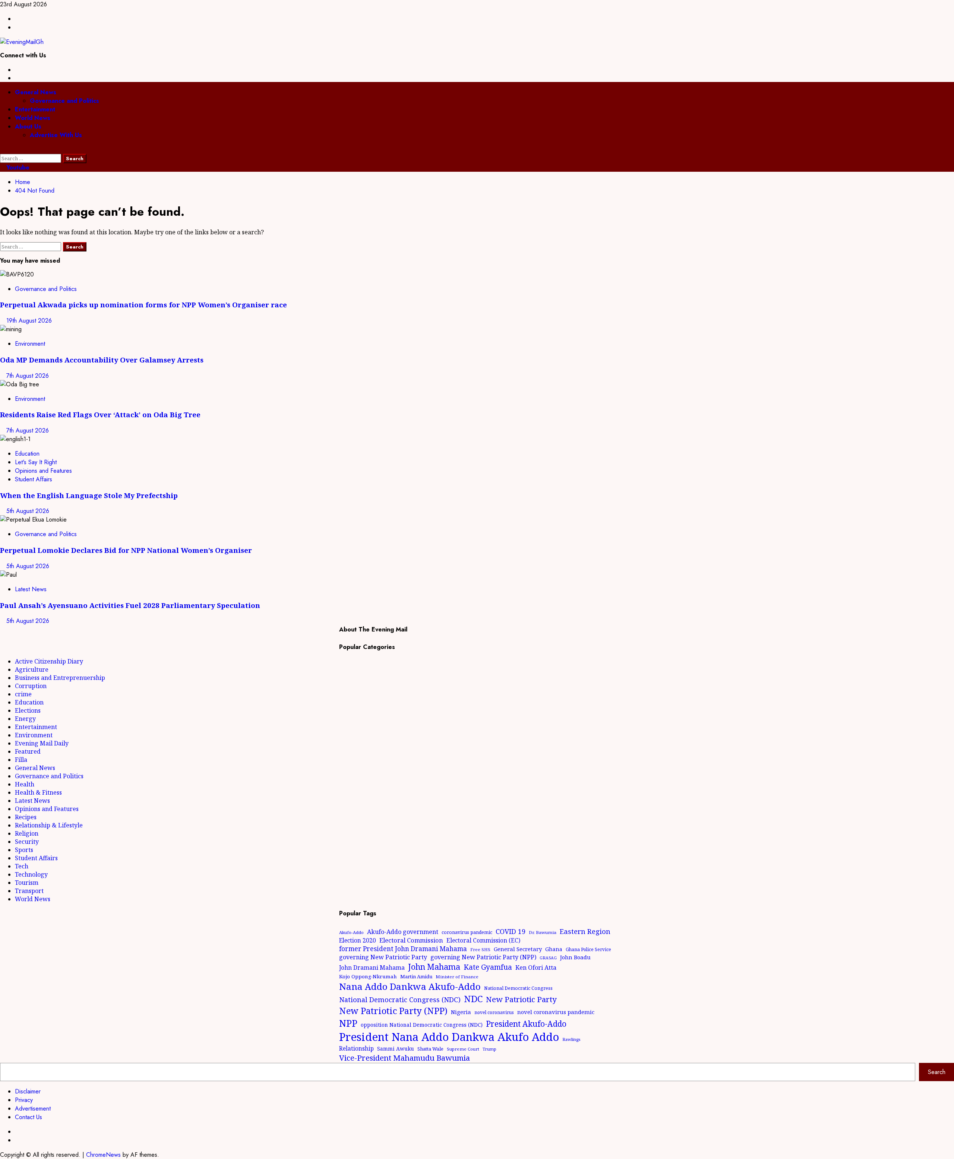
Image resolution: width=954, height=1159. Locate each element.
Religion (26, 833)
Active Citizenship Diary (49, 661)
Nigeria (461, 1012)
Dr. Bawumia (542, 932)
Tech (21, 866)
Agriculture (31, 669)
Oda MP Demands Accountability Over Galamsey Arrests (101, 359)
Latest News (31, 589)
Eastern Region (585, 931)
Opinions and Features (43, 470)
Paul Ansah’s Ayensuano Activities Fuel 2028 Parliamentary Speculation (130, 605)
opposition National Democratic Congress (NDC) (422, 1024)
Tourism (26, 882)
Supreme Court (463, 1049)
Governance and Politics (64, 100)
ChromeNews (103, 1154)
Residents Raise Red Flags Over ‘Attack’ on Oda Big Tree (100, 414)
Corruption (31, 686)
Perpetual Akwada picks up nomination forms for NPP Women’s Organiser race (143, 304)
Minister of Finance (457, 976)
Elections (28, 710)
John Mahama (434, 966)
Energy (25, 719)
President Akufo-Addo (526, 1024)
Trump (489, 1049)
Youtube (16, 167)
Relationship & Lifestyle (49, 825)
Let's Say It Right (36, 462)
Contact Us (28, 1117)
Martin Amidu (416, 976)
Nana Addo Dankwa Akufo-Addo (410, 986)
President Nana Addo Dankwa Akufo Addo (449, 1036)
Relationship (356, 1048)
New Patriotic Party (521, 999)
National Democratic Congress (518, 988)
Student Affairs (33, 479)
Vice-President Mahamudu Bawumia (404, 1057)
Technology (31, 874)
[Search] (2, 149)
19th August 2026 (29, 320)
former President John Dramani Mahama (403, 948)
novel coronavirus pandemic (555, 1012)
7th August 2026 (27, 375)
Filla (21, 760)
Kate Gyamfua (488, 967)
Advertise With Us (56, 135)
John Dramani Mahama (372, 967)
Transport (29, 891)
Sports (24, 850)
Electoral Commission (411, 940)
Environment (30, 343)
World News (32, 118)
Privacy (24, 1100)
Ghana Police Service (588, 949)
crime (23, 694)
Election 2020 (357, 940)
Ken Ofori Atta (535, 967)
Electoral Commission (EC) (483, 940)
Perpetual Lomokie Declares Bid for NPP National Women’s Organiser (126, 550)
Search (936, 1072)
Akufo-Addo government (402, 932)
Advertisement (33, 1108)
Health (24, 784)
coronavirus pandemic (467, 932)
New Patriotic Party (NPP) (393, 1011)
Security (27, 841)
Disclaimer (28, 1091)
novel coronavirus (494, 1012)
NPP (348, 1023)
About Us (28, 126)
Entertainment (35, 109)
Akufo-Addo (351, 932)
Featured (28, 751)
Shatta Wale (430, 1048)
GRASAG (548, 957)
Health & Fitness (38, 792)
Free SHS (480, 949)
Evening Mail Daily (42, 743)
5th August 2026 (27, 511)
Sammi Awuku (395, 1048)
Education (27, 453)
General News (35, 92)
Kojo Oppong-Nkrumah (368, 976)
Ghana (553, 949)
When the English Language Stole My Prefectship (89, 495)
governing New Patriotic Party (383, 957)
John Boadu (575, 957)
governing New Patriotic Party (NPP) (483, 957)
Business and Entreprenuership (60, 678)
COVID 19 (510, 931)
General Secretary (518, 949)
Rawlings (571, 1039)
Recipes (26, 817)
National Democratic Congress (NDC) (400, 999)
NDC (473, 998)
